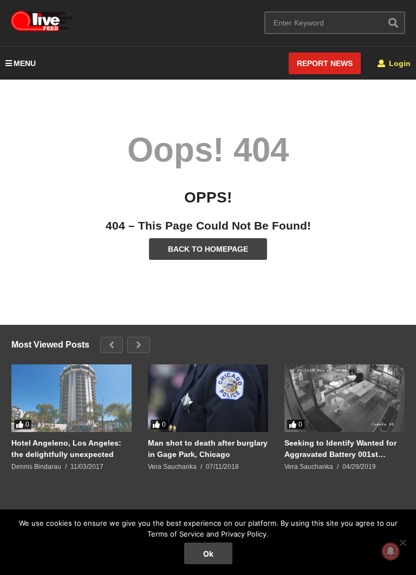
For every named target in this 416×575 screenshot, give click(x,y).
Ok (208, 553)
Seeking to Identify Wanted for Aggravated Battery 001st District (340, 449)
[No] (402, 542)
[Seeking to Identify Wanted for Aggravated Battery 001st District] (344, 398)
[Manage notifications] (390, 551)
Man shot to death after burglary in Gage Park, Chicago (208, 449)
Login (399, 63)
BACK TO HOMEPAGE (208, 249)
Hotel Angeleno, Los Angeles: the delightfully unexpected (66, 449)
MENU (25, 63)
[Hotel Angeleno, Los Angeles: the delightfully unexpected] (71, 398)
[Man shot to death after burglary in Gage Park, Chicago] (208, 398)
